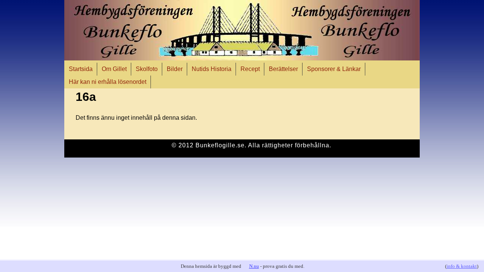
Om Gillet (114, 69)
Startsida (81, 69)
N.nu (254, 266)
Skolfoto (147, 69)
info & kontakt (462, 266)
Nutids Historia (211, 69)
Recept (250, 69)
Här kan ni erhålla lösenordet (107, 82)
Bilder (175, 69)
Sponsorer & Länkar (334, 69)
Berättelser (283, 69)
